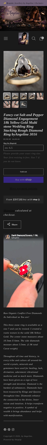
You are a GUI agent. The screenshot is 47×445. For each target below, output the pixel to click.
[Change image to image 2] (15, 96)
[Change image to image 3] (23, 96)
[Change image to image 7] (15, 104)
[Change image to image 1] (7, 96)
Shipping (9, 210)
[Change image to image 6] (7, 104)
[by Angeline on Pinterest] (9, 430)
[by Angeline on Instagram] (13, 430)
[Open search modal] (33, 38)
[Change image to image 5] (40, 96)
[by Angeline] (24, 38)
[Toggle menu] (7, 10)
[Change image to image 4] (31, 96)
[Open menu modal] (5, 38)
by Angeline (26, 436)
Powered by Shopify (13, 440)
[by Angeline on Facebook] (5, 430)
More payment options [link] (23, 188)
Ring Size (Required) (10, 143)
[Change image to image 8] (23, 104)
